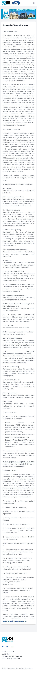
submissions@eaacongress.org (14, 621)
